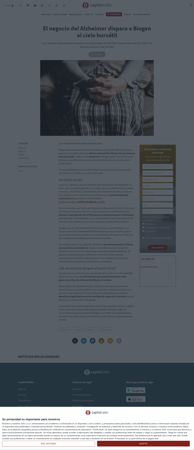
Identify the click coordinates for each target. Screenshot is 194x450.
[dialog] (97, 428)
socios (29, 424)
